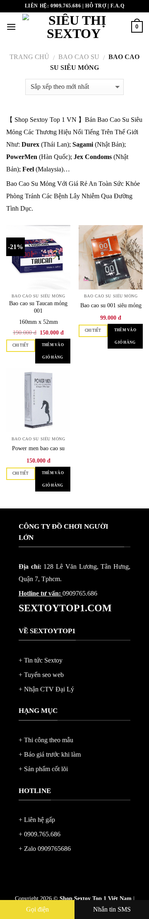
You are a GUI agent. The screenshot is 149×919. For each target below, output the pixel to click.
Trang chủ (29, 56)
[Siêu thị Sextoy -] (73, 27)
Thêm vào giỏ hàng (53, 351)
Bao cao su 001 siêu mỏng (111, 305)
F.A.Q (117, 6)
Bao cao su (78, 56)
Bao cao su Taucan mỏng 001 (38, 307)
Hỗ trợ (95, 6)
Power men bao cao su (38, 448)
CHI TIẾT (20, 345)
